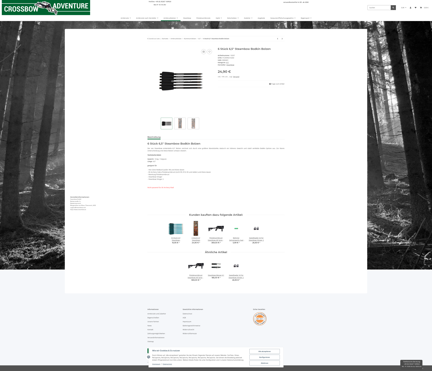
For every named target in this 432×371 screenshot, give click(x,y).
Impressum (156, 364)
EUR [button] (402, 8)
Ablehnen (264, 363)
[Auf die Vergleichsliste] (203, 51)
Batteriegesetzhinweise (191, 326)
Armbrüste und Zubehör (156, 314)
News (149, 326)
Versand (236, 77)
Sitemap (150, 341)
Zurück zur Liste (154, 39)
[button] (410, 7)
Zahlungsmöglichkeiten (156, 333)
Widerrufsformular (190, 333)
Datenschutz (167, 364)
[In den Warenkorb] (149, 46)
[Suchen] (393, 7)
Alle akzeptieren (264, 351)
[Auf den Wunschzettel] (209, 51)
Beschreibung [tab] (154, 137)
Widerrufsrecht (188, 329)
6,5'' (227, 62)
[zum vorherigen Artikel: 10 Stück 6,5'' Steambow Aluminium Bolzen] (277, 38)
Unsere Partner (153, 321)
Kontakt (150, 329)
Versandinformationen (155, 337)
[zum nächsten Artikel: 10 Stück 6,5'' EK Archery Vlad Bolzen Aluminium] (282, 38)
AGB (184, 318)
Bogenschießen (153, 318)
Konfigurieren (264, 357)
